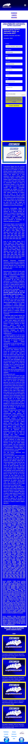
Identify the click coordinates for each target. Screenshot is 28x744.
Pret (7, 55)
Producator (8, 49)
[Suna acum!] (6, 740)
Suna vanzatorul (14, 105)
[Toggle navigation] (25, 5)
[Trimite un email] (21, 740)
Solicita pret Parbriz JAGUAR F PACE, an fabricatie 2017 (11, 31)
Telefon (7, 73)
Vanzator (8, 61)
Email (7, 78)
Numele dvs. (9, 67)
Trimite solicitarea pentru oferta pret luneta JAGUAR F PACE (14, 99)
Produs (7, 43)
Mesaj (7, 84)
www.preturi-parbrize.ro (11, 506)
